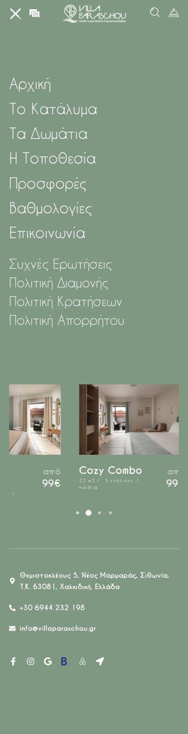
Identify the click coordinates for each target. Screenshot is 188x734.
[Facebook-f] (13, 661)
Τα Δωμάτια (48, 133)
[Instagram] (30, 661)
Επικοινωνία (47, 232)
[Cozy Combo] (96, 419)
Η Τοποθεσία (52, 157)
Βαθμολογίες (50, 207)
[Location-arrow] (100, 661)
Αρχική (30, 83)
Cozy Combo (74, 470)
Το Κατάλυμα (53, 108)
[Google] (48, 661)
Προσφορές (47, 183)
